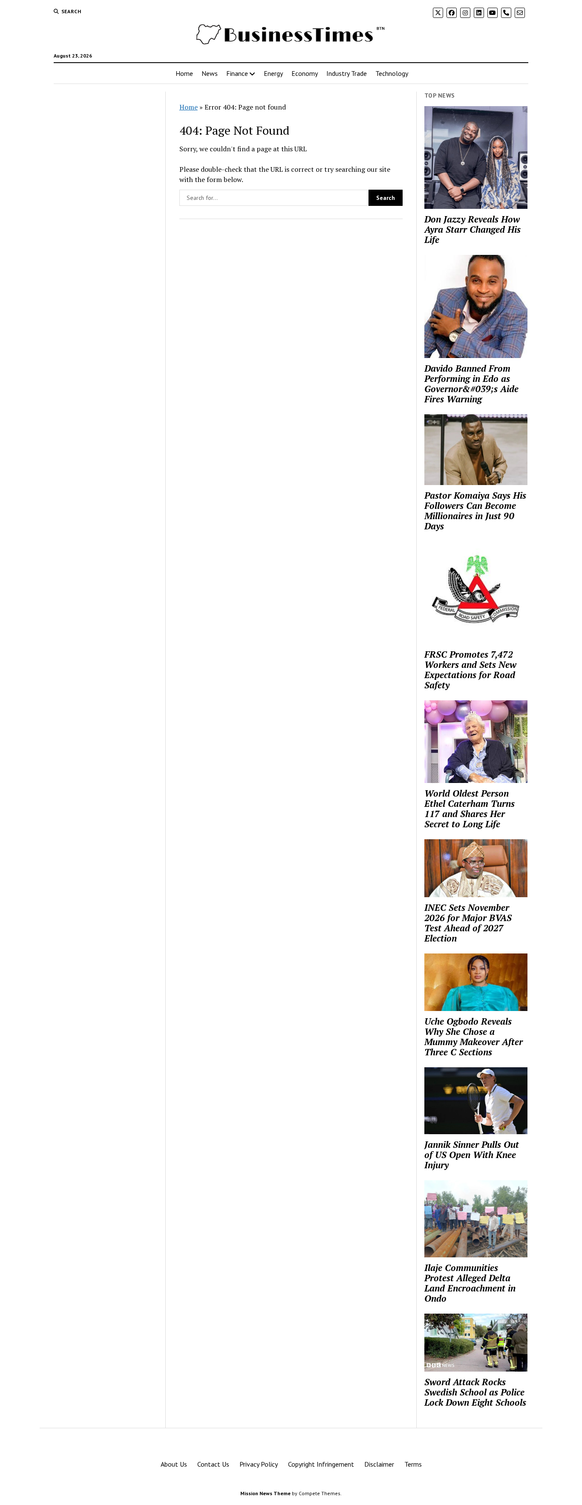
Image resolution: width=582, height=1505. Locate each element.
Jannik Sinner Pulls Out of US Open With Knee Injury (471, 1154)
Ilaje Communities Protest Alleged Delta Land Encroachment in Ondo (470, 1282)
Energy (273, 73)
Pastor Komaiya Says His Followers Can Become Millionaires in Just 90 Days (475, 510)
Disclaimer (379, 1464)
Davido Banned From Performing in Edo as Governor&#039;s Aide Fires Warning (471, 383)
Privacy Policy (258, 1464)
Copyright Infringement (321, 1464)
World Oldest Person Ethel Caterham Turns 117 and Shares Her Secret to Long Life (469, 808)
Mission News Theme (265, 1493)
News (210, 73)
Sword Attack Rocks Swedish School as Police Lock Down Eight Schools (475, 1392)
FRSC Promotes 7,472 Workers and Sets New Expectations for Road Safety (470, 669)
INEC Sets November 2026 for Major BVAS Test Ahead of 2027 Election (468, 922)
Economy (304, 73)
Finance (237, 73)
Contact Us (213, 1464)
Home (184, 73)
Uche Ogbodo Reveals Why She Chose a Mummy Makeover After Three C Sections (473, 1036)
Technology (391, 73)
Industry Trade (346, 73)
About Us (174, 1464)
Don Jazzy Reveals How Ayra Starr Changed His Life (472, 229)
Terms (413, 1464)
